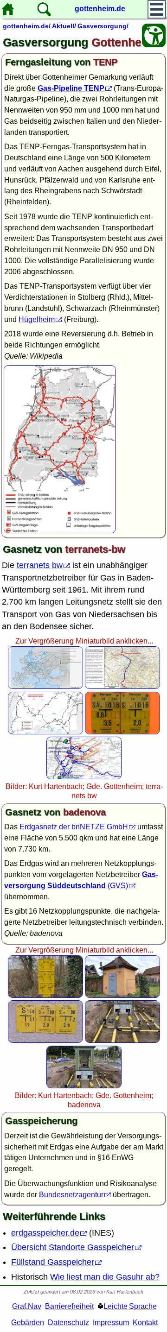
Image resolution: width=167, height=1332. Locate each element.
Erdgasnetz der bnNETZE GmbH (73, 827)
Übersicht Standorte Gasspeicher (72, 1247)
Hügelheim (37, 319)
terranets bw (40, 565)
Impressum (111, 1322)
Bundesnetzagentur (71, 1195)
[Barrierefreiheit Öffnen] (154, 35)
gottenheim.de (100, 9)
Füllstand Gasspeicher (52, 1262)
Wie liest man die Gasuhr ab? (105, 1276)
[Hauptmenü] (157, 9)
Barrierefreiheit (69, 1306)
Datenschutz (68, 1322)
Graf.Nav (26, 1306)
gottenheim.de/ (27, 26)
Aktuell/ (64, 26)
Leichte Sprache (130, 1306)
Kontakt (145, 1322)
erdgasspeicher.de (45, 1232)
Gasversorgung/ (102, 26)
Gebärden (27, 1322)
